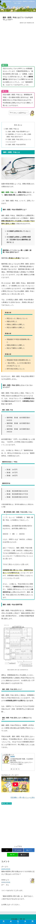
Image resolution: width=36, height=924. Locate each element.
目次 (15, 125)
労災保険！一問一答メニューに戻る (23, 797)
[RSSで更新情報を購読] (19, 769)
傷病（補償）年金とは (12, 128)
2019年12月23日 (5, 869)
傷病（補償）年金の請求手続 (17, 144)
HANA (12, 756)
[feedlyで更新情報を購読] (16, 769)
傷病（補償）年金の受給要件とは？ (19, 131)
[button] (23, 855)
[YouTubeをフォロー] (14, 769)
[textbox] (18, 237)
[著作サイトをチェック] (11, 769)
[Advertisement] (18, 43)
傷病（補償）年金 (7, 803)
